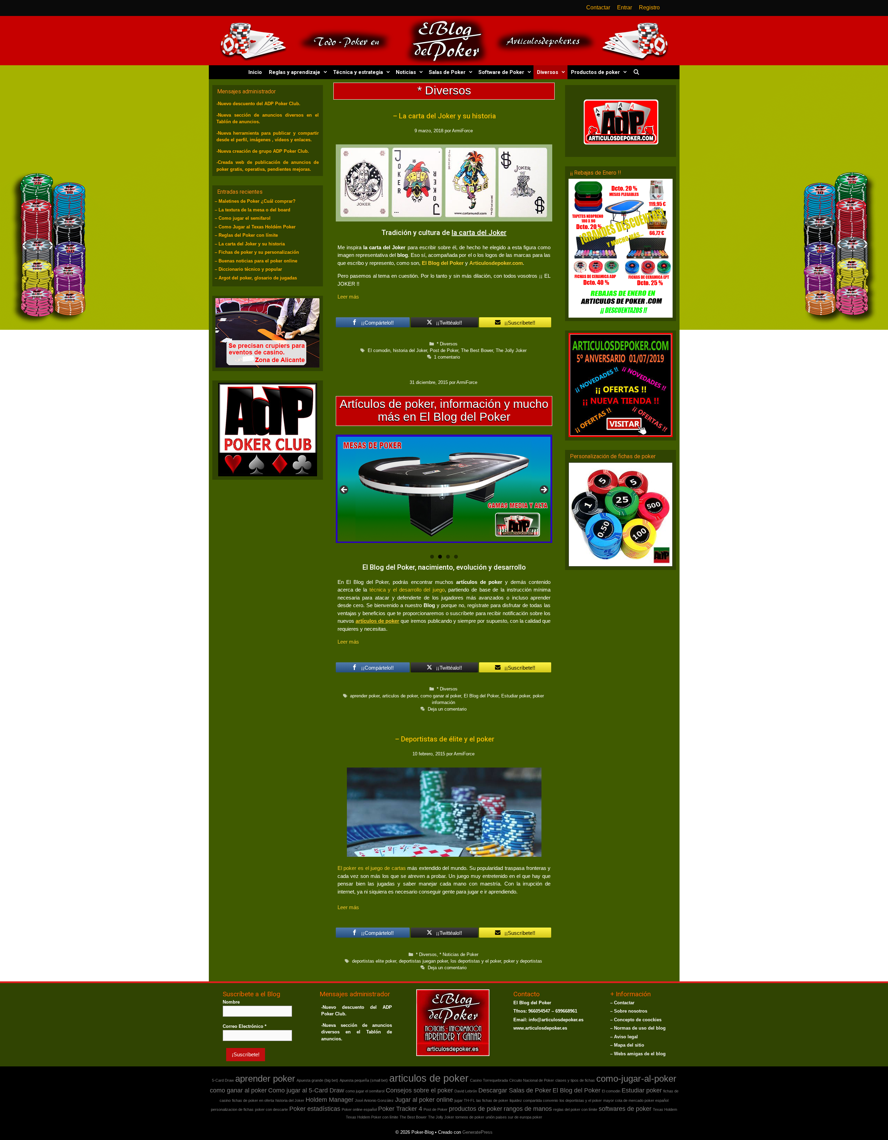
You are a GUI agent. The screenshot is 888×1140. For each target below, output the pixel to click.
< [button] (344, 490)
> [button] (543, 490)
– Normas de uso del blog (638, 1028)
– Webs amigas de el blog (638, 1053)
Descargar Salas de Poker (514, 1090)
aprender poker (364, 695)
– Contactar (622, 1002)
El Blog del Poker (443, 263)
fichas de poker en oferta (253, 1100)
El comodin (379, 350)
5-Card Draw (223, 1080)
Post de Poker (444, 350)
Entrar (624, 7)
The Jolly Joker (511, 350)
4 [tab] (456, 557)
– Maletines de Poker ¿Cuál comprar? (255, 201)
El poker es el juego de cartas (372, 868)
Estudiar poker (515, 695)
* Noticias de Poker (458, 954)
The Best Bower (477, 350)
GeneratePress (477, 1132)
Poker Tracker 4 (400, 1108)
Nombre (231, 1002)
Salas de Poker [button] (447, 72)
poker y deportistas (523, 961)
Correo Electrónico (244, 1026)
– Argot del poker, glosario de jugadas (256, 277)
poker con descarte (271, 1109)
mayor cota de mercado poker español (635, 1100)
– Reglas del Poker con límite (246, 235)
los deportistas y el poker (476, 961)
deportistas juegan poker (423, 961)
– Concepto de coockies (635, 1019)
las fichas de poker (492, 1100)
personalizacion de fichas (232, 1109)
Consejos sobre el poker (419, 1090)
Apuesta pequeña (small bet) (364, 1080)
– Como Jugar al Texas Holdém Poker (255, 226)
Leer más (348, 297)
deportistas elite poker (374, 961)
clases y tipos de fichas (575, 1080)
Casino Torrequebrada (489, 1080)
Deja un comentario (447, 709)
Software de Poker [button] (501, 72)
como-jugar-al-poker (636, 1078)
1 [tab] (432, 557)
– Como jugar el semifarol (243, 218)
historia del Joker (410, 350)
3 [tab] (448, 557)
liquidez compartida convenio (534, 1100)
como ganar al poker (440, 695)
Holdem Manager (329, 1099)
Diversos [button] (547, 72)
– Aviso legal (624, 1036)
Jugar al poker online (424, 1099)
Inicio (255, 72)
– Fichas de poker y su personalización (257, 252)
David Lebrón (465, 1091)
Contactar (598, 7)
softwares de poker (625, 1108)
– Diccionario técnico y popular (248, 269)
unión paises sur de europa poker (514, 1117)
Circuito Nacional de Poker (531, 1080)
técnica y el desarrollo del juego (407, 590)
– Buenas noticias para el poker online (256, 260)
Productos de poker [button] (595, 72)
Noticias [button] (406, 72)
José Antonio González (374, 1100)
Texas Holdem (665, 1109)
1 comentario (447, 357)
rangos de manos (528, 1108)
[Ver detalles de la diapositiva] (444, 492)
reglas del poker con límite (575, 1109)
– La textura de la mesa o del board (252, 209)
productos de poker (475, 1108)
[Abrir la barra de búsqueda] (636, 72)
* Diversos (447, 343)
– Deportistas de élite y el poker (444, 739)
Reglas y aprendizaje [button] (294, 72)
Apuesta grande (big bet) (317, 1080)
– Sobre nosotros (628, 1011)
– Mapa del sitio (627, 1045)
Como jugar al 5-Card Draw (306, 1090)
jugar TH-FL (464, 1100)
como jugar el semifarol (364, 1091)
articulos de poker (400, 695)
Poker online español (359, 1109)
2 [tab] (440, 557)
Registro (649, 7)
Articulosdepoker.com (496, 263)
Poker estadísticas (314, 1108)
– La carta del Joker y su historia (444, 116)
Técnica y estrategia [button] (358, 72)
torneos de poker (469, 1117)
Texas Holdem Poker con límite (372, 1117)
